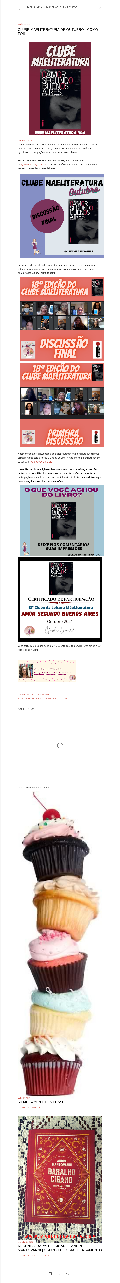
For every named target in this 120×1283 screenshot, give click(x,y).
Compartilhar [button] (24, 694)
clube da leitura (34, 698)
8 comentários (38, 1107)
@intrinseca (41, 164)
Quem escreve (68, 7)
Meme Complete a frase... (43, 1102)
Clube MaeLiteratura (51, 698)
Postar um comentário (41, 1255)
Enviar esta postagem (41, 694)
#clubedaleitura (26, 140)
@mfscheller (27, 164)
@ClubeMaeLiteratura (40, 461)
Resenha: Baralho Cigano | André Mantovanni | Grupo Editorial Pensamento (60, 1248)
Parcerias (52, 7)
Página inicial (35, 7)
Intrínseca (64, 698)
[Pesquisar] (100, 8)
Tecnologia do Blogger (62, 1274)
